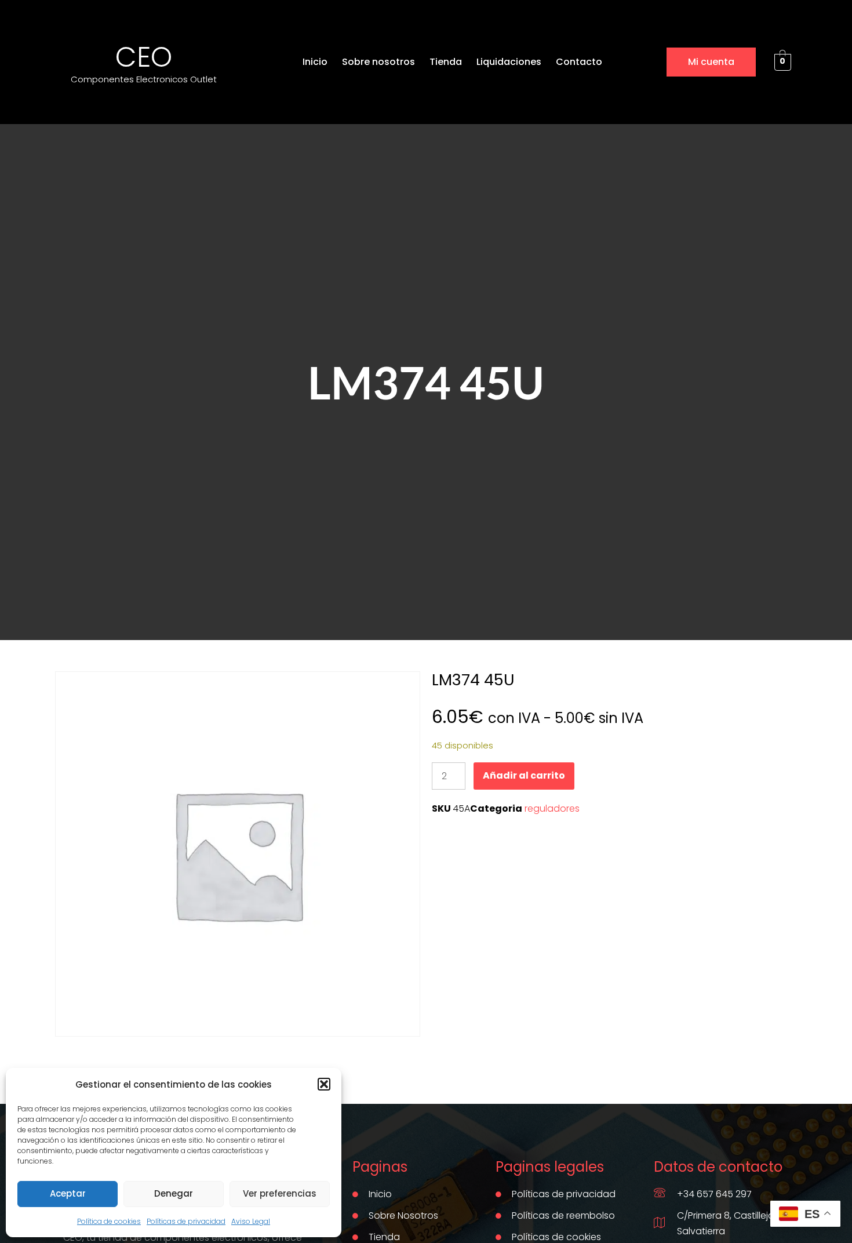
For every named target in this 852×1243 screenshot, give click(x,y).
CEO (143, 57)
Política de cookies (109, 1221)
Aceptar (68, 1193)
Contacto (579, 61)
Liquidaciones (508, 61)
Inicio (315, 61)
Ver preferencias (279, 1193)
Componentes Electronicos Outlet (144, 79)
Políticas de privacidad (186, 1221)
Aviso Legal (250, 1221)
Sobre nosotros (378, 61)
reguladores (552, 808)
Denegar (173, 1193)
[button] (324, 1084)
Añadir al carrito (524, 775)
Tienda (445, 61)
